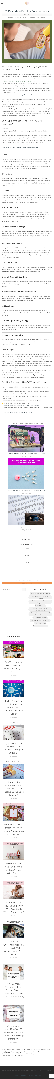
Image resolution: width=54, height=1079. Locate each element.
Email (27, 555)
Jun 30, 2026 (13, 957)
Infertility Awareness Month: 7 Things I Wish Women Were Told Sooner (13, 948)
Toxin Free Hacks (40, 623)
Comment (27, 562)
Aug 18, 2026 (13, 675)
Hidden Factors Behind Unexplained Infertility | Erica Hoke (27, 453)
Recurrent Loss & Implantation (40, 620)
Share (27, 14)
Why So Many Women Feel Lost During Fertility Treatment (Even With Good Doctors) (13, 990)
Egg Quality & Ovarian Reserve (40, 593)
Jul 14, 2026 (13, 876)
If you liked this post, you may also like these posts (27, 423)
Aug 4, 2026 (13, 756)
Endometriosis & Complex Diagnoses (40, 602)
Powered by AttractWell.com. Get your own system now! (27, 1075)
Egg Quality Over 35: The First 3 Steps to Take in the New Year (27, 490)
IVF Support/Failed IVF (40, 617)
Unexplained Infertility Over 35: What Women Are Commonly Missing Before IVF (14, 1032)
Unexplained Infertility (40, 626)
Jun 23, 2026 (13, 1000)
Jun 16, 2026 (13, 1042)
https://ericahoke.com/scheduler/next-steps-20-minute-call (20, 405)
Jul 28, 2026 (13, 798)
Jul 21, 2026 (13, 837)
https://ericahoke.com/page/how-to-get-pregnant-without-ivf (21, 147)
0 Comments (41, 17)
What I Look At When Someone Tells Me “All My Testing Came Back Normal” (13, 788)
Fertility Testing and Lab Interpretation (40, 609)
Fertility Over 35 (40, 605)
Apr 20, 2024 (26, 456)
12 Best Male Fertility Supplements (27, 11)
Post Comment (27, 583)
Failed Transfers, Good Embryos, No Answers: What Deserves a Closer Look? (13, 707)
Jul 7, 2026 (14, 915)
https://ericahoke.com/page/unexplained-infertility (17, 95)
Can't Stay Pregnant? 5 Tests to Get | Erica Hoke (27, 527)
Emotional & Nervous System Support (40, 597)
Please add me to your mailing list (27, 580)
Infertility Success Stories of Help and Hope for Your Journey (40, 614)
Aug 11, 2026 (13, 717)
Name (27, 548)
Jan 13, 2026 (26, 493)
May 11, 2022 (26, 530)
